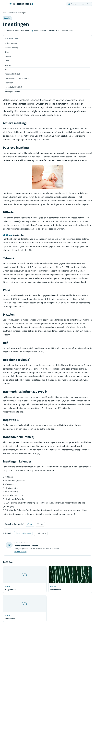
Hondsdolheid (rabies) (13, 87)
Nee (41, 524)
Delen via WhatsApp (23, 533)
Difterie (7, 52)
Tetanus (8, 56)
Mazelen (8, 65)
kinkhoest (8, 235)
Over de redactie (20, 551)
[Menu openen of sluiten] (5, 3)
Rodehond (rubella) (12, 74)
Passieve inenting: (12, 47)
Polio (7, 60)
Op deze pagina (13, 38)
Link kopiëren (41, 533)
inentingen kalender (12, 91)
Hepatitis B (9, 83)
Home (5, 12)
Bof (6, 69)
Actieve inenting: (11, 43)
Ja (31, 524)
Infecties (12, 12)
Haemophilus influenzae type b (16, 78)
